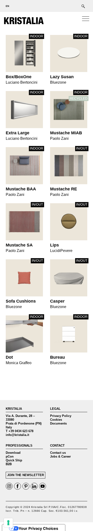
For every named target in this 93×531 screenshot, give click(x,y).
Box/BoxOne (24, 53)
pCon (10, 456)
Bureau (68, 333)
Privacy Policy (60, 416)
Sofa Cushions (24, 277)
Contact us (58, 452)
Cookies (56, 419)
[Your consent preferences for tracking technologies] (8, 522)
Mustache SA (24, 221)
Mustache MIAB (68, 109)
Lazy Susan (68, 53)
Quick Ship (14, 460)
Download (13, 452)
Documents (58, 423)
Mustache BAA (24, 165)
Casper (68, 277)
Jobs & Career (60, 456)
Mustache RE (68, 165)
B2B (9, 464)
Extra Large (24, 109)
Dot (24, 333)
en (7, 6)
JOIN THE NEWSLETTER (25, 475)
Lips (68, 221)
